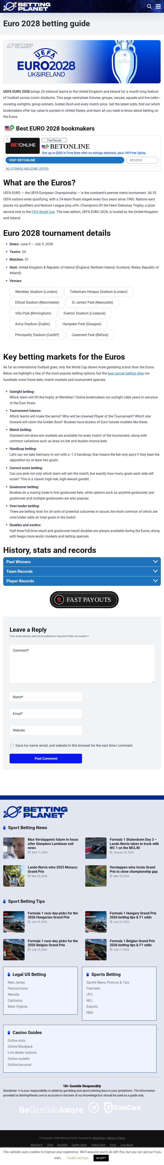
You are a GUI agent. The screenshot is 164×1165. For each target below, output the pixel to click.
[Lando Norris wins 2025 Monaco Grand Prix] (14, 885)
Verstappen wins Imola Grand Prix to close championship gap (134, 869)
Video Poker (98, 1144)
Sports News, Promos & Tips (107, 982)
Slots (50, 1144)
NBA (89, 1013)
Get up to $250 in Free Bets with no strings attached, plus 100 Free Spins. (94, 152)
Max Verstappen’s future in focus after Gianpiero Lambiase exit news (53, 843)
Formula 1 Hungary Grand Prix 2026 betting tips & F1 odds (133, 915)
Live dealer (126, 1144)
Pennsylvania (18, 988)
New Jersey (16, 982)
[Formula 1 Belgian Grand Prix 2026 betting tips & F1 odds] (96, 959)
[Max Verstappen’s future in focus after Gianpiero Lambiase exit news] (14, 858)
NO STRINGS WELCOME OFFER (27, 168)
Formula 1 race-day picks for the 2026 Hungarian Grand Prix (53, 915)
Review (136, 160)
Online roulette (18, 1059)
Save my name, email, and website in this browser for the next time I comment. (74, 745)
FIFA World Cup (43, 212)
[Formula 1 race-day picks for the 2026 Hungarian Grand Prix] (14, 931)
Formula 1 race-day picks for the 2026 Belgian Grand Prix (53, 943)
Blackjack (37, 1144)
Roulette (62, 1144)
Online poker (79, 1144)
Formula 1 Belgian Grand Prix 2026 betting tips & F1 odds (132, 943)
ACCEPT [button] (101, 1158)
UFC (89, 994)
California (15, 1001)
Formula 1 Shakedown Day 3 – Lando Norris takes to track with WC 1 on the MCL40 (134, 843)
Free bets (93, 988)
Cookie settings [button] (77, 1158)
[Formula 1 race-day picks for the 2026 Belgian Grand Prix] (14, 959)
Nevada (13, 994)
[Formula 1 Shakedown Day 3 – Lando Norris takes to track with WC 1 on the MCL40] (96, 858)
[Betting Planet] (26, 6)
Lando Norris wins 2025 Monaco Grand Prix (52, 869)
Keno (113, 1144)
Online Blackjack (20, 1047)
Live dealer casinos (22, 1052)
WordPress (99, 1138)
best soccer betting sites (126, 373)
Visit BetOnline (22, 160)
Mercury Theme (116, 1138)
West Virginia (18, 1007)
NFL (89, 1001)
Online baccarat (19, 1065)
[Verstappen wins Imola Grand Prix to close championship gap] (96, 885)
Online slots (16, 1041)
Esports (92, 1007)
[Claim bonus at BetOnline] (22, 145)
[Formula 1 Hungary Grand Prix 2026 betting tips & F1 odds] (96, 931)
